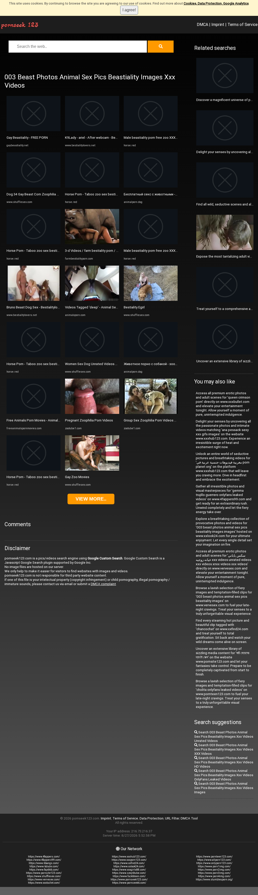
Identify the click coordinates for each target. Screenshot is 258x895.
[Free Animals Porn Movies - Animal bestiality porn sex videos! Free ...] (33, 413)
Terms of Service (242, 24)
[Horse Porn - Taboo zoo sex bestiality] (33, 243)
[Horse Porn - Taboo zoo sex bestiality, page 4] (33, 469)
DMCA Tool (189, 818)
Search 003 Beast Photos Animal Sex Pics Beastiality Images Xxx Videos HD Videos (223, 762)
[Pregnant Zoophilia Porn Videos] (92, 413)
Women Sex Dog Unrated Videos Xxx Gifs (96, 364)
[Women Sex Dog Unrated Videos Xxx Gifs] (92, 356)
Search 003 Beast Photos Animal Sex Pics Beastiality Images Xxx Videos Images (223, 787)
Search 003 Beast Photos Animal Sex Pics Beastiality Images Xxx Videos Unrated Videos (223, 736)
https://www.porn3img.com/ (214, 873)
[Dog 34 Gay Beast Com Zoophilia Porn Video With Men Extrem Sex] (33, 186)
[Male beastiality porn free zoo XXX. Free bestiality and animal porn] (151, 130)
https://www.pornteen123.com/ (214, 856)
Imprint (217, 24)
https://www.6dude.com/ (43, 866)
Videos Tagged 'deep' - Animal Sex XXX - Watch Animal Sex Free (113, 307)
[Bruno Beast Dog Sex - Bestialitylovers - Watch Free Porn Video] (33, 300)
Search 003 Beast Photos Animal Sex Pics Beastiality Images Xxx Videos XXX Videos (223, 749)
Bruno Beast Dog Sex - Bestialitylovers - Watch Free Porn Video (54, 307)
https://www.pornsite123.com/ (44, 873)
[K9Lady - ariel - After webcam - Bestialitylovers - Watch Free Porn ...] (92, 130)
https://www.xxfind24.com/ (129, 863)
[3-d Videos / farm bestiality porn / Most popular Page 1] (92, 243)
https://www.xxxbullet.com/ (44, 882)
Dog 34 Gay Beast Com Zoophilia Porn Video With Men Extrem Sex (56, 194)
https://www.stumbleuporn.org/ (214, 879)
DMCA (202, 24)
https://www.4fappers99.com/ (43, 860)
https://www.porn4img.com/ (214, 876)
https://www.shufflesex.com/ (44, 876)
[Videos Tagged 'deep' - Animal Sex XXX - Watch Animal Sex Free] (92, 300)
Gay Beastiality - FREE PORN (27, 137)
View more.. (91, 499)
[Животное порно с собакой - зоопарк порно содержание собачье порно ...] (151, 356)
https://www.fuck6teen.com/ (129, 876)
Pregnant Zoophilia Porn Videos (89, 420)
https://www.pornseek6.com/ (129, 882)
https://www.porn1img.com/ (214, 866)
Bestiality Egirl (134, 307)
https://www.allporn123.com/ (214, 860)
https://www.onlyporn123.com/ (214, 863)
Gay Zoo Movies (77, 477)
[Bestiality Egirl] (151, 300)
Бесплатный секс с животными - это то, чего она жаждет (169, 194)
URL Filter (172, 818)
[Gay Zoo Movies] (92, 469)
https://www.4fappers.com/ (44, 856)
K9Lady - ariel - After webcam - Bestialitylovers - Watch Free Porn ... (115, 137)
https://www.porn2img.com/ (214, 869)
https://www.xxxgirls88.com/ (129, 869)
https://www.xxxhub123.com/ (129, 856)
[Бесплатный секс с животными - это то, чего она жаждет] (151, 186)
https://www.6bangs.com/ (44, 863)
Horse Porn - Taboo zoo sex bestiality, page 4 (41, 477)
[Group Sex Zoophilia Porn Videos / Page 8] (151, 413)
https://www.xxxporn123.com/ (129, 860)
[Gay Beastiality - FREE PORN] (33, 130)
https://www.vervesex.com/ (44, 879)
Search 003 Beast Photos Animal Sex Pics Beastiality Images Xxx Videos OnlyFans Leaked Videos (223, 775)
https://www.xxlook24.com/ (129, 866)
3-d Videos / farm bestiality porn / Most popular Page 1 (106, 250)
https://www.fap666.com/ (44, 869)
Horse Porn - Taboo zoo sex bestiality (35, 250)
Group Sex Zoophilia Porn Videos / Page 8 (155, 420)
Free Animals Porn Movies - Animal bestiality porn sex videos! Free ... (58, 420)
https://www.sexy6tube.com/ (129, 873)
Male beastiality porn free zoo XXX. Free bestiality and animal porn (173, 137)
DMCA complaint (103, 584)
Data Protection (152, 818)
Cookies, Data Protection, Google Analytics (216, 3)
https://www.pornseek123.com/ (129, 879)
